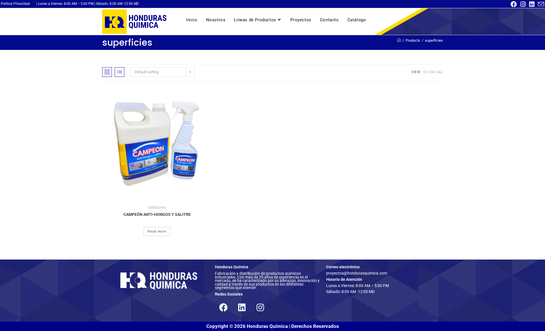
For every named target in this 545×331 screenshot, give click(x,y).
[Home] (399, 40)
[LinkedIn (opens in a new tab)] (531, 4)
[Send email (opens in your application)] (540, 4)
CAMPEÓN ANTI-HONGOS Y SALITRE (157, 214)
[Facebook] (223, 307)
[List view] (119, 72)
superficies (434, 40)
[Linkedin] (241, 307)
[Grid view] (107, 72)
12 (425, 72)
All (440, 72)
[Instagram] (260, 307)
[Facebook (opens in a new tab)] (514, 4)
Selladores (157, 207)
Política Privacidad (15, 4)
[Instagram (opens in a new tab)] (523, 4)
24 (432, 72)
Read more (157, 231)
